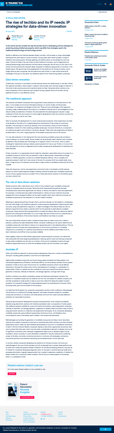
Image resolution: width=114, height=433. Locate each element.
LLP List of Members (29, 422)
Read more (12, 373)
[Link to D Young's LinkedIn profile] (41, 419)
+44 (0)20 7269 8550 (47, 416)
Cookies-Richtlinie (28, 418)
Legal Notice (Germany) (30, 414)
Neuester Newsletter (27, 397)
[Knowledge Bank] (19, 6)
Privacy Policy (27, 416)
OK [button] (105, 429)
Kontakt (43, 412)
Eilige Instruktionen (28, 420)
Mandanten (9, 420)
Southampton (62, 416)
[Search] (105, 4)
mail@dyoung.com (46, 414)
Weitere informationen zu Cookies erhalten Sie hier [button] (20, 430)
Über (7, 412)
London (60, 412)
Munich (60, 414)
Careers (25, 412)
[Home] (19, 3)
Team (7, 414)
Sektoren (8, 418)
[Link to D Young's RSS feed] (44, 419)
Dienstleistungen (11, 416)
